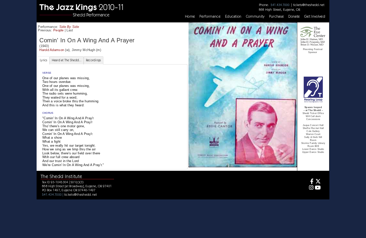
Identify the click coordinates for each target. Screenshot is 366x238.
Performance (210, 16)
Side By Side (69, 27)
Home (190, 16)
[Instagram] (310, 188)
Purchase (276, 16)
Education (233, 16)
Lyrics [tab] (43, 60)
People (58, 30)
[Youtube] (318, 188)
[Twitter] (318, 182)
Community (255, 16)
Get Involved (314, 16)
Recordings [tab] (93, 60)
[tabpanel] (112, 116)
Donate (294, 16)
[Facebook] (310, 182)
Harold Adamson (51, 50)
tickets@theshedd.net (308, 5)
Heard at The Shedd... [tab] (66, 60)
